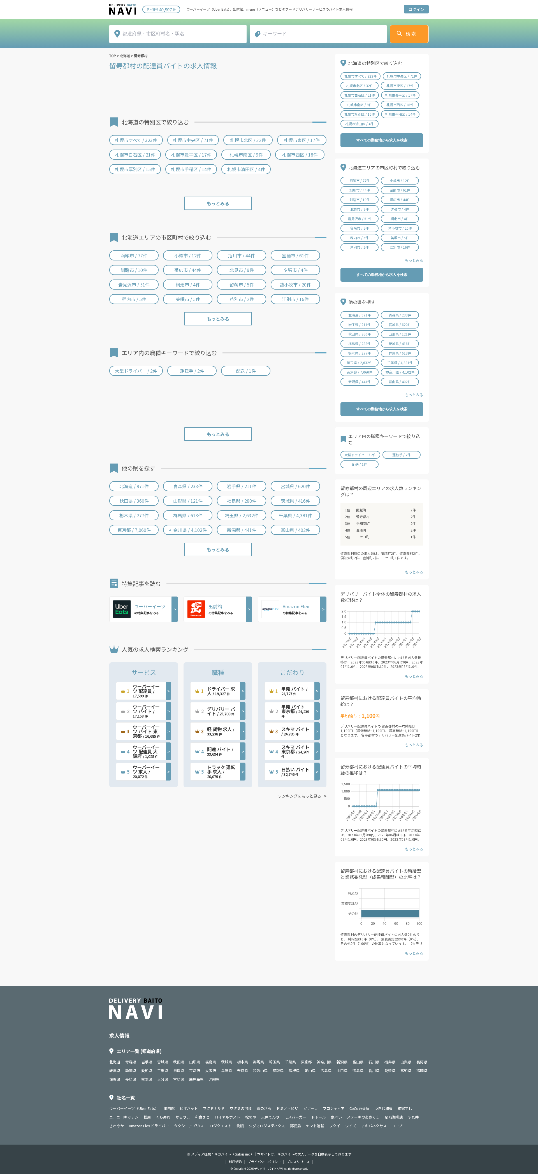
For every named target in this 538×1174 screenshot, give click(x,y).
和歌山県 (260, 1070)
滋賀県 (178, 1070)
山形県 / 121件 (188, 501)
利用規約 (235, 1161)
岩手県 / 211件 (241, 486)
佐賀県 (114, 1079)
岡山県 (310, 1070)
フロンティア (333, 1108)
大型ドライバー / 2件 (136, 371)
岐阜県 (114, 1070)
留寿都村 (140, 55)
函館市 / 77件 (133, 255)
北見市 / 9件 (241, 270)
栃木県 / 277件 (134, 515)
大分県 (162, 1079)
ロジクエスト (220, 1125)
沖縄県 (214, 1079)
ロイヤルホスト (227, 1117)
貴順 (240, 1125)
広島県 (326, 1070)
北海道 (125, 55)
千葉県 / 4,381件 (295, 515)
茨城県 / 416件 (295, 501)
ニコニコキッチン (123, 1117)
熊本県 (146, 1079)
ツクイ (334, 1125)
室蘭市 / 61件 (295, 255)
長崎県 (130, 1079)
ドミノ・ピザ (287, 1108)
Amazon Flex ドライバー (149, 1125)
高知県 (405, 1070)
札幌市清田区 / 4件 (246, 169)
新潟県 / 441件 (241, 530)
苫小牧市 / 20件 (295, 284)
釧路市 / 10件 (133, 270)
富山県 (358, 1061)
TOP (112, 55)
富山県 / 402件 (295, 530)
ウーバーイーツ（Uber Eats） (134, 1108)
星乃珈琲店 (394, 1117)
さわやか (116, 1125)
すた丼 (413, 1117)
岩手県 (146, 1061)
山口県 (342, 1070)
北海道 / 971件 (134, 486)
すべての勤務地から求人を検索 (381, 140)
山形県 (194, 1061)
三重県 (162, 1070)
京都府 (194, 1070)
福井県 (389, 1061)
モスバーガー (295, 1117)
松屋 (147, 1117)
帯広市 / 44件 (187, 270)
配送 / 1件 (246, 371)
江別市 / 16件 (295, 299)
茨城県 (226, 1061)
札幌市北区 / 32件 (248, 140)
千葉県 (290, 1061)
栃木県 (242, 1061)
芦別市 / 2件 (241, 299)
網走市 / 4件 (188, 284)
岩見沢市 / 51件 (134, 284)
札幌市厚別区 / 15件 (135, 169)
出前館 (169, 1108)
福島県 (210, 1061)
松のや (250, 1117)
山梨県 (405, 1061)
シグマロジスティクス (267, 1125)
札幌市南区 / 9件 (246, 154)
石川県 (373, 1061)
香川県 (373, 1070)
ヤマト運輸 (315, 1125)
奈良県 (242, 1070)
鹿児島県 (196, 1079)
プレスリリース (298, 1161)
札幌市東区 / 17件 (302, 140)
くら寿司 (163, 1117)
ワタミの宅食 (241, 1108)
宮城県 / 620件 (295, 486)
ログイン (416, 9)
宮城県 (162, 1061)
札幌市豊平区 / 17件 (191, 154)
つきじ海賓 (383, 1108)
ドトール (318, 1117)
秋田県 (178, 1061)
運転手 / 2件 (192, 371)
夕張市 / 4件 (295, 270)
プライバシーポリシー (264, 1161)
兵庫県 (226, 1070)
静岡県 (130, 1070)
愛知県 (146, 1070)
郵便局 (295, 1125)
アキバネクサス (374, 1125)
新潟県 (342, 1061)
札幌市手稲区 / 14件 (191, 169)
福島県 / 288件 (241, 501)
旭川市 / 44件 (241, 255)
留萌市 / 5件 (241, 284)
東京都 (306, 1061)
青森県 (130, 1061)
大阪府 (210, 1070)
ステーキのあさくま (363, 1117)
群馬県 (258, 1061)
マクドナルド (214, 1108)
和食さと (202, 1117)
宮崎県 (178, 1079)
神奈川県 (324, 1061)
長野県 (421, 1061)
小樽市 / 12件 (187, 255)
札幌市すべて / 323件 (136, 140)
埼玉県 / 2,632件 (241, 515)
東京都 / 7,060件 (134, 530)
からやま (182, 1117)
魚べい (336, 1117)
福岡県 (421, 1070)
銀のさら (264, 1108)
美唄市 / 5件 (188, 299)
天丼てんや (270, 1117)
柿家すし (405, 1108)
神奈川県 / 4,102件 (188, 530)
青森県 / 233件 (188, 486)
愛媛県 (389, 1070)
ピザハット (189, 1108)
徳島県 (358, 1070)
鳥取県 (278, 1070)
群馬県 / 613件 (188, 515)
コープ (397, 1125)
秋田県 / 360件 (134, 501)
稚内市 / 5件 (134, 299)
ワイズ (350, 1125)
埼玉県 (274, 1061)
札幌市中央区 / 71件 (193, 140)
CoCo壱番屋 (359, 1108)
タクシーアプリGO (189, 1125)
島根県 (294, 1070)
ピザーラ (310, 1108)
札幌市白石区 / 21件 (135, 154)
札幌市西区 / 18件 (300, 154)
